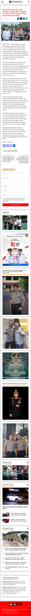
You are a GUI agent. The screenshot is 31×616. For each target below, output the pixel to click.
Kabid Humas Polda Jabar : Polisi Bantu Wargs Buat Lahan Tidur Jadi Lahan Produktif (16, 563)
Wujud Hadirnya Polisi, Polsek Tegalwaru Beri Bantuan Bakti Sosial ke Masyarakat (8, 158)
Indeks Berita (15, 613)
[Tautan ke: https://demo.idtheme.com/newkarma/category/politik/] (28, 462)
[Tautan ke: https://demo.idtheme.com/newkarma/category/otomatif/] (28, 485)
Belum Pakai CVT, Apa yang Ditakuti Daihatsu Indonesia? (18, 514)
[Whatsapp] (27, 18)
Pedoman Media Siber (16, 612)
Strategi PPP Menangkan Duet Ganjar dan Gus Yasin (13, 474)
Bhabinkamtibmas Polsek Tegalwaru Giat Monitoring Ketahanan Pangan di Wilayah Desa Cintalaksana (23, 159)
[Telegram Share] (24, 18)
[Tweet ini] (21, 18)
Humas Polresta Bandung (10, 151)
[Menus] (2, 2)
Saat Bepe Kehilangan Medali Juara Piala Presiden (16, 567)
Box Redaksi (5, 612)
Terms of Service (5, 613)
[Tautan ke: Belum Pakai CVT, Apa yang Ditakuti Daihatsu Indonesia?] (5, 514)
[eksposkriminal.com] (16, 2)
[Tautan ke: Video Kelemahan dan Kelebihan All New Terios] (15, 496)
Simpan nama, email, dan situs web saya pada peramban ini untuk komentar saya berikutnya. (14, 200)
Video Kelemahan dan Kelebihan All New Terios (15, 507)
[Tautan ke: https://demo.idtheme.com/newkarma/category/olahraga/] (28, 528)
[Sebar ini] (18, 18)
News (3, 19)
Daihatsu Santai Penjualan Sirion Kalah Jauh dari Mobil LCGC (18, 520)
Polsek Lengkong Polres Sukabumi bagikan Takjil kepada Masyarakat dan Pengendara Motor (16, 554)
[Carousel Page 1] (14, 478)
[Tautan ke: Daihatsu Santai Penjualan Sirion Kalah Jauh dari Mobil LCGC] (5, 520)
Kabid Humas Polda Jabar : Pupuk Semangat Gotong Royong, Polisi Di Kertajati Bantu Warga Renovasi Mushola (16, 558)
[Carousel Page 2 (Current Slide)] (16, 478)
